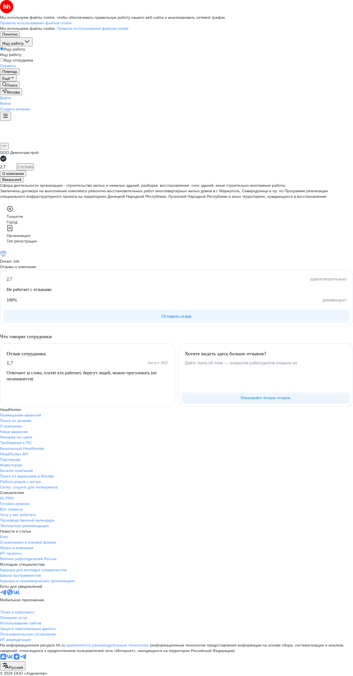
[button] (5, 98)
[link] (10, 84)
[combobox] (12, 665)
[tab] (13, 173)
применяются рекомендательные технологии (107, 645)
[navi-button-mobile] (5, 116)
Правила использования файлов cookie (93, 28)
